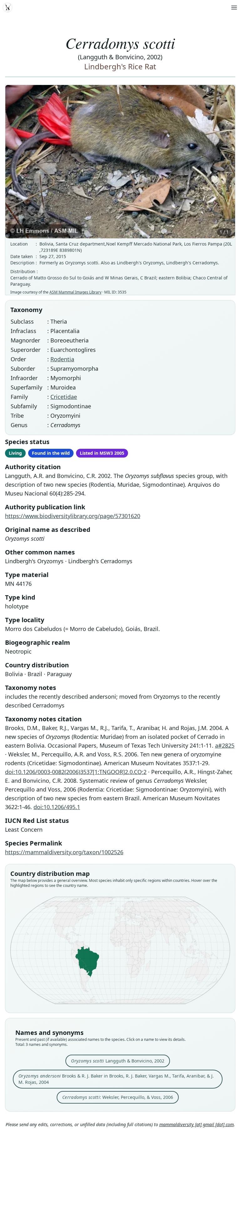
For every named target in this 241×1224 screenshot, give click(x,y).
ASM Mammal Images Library (75, 292)
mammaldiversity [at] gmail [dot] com (196, 1124)
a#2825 (224, 745)
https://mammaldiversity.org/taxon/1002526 (64, 852)
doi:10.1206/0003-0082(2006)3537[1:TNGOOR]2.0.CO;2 (75, 772)
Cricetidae (63, 396)
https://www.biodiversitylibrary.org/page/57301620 (72, 516)
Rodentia (62, 359)
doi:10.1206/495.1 (56, 807)
